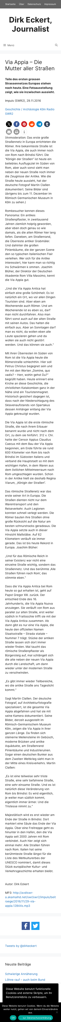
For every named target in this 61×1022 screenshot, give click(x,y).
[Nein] (56, 1012)
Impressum (50, 4)
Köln (43, 109)
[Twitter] (35, 926)
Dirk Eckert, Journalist (30, 24)
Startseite (10, 4)
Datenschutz (34, 4)
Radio (50, 109)
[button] (9, 124)
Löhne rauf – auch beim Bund (25, 979)
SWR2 (9, 113)
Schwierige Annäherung (21, 974)
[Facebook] (26, 926)
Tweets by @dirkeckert (21, 946)
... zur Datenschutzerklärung (35, 1017)
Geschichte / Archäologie (22, 109)
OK (13, 1017)
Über (21, 4)
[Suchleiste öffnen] (56, 45)
